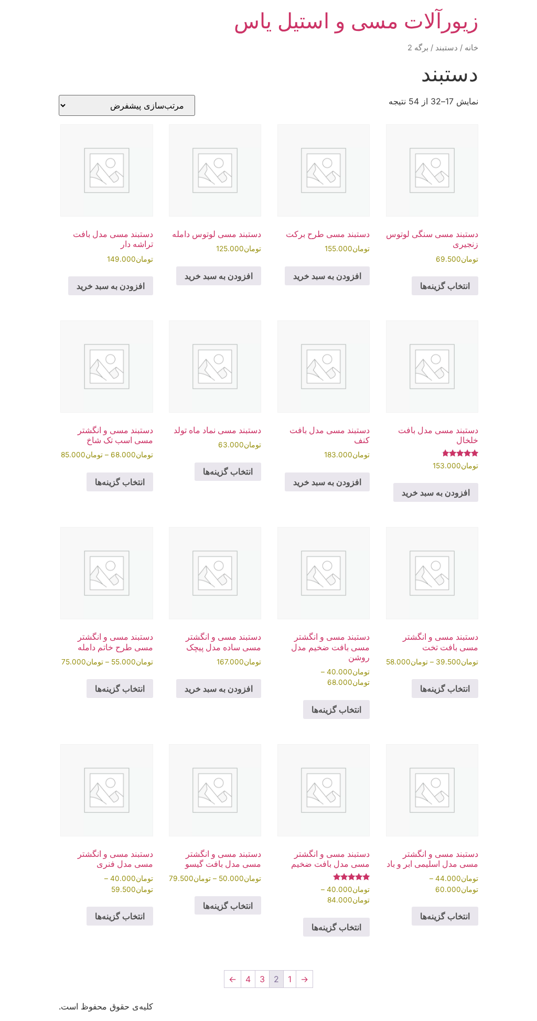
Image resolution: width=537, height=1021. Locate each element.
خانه (471, 47)
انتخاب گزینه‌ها (445, 286)
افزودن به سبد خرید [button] (327, 276)
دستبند (446, 47)
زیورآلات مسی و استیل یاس (356, 21)
